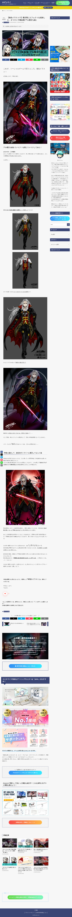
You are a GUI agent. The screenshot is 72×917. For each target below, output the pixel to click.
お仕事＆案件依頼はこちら (41, 912)
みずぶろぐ (6, 2)
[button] (5, 60)
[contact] (36, 910)
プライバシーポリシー (29, 912)
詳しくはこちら (48, 7)
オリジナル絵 (6, 22)
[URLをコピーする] (44, 60)
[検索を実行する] (68, 224)
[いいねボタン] (5, 593)
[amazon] (35, 910)
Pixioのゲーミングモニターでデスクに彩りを (25, 772)
